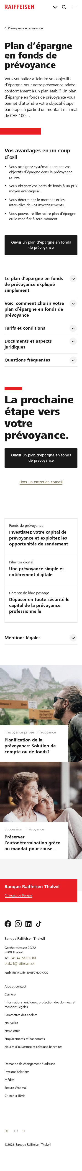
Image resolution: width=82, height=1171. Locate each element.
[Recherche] (64, 7)
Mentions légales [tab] (23, 637)
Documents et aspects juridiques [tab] (29, 344)
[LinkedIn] (28, 923)
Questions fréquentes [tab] (27, 360)
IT (24, 1131)
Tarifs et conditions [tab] (25, 328)
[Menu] (75, 7)
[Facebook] (8, 923)
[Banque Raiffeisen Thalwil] (19, 7)
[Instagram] (18, 923)
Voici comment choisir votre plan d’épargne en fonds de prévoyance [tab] (35, 309)
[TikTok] (38, 923)
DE (6, 1131)
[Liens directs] (55, 7)
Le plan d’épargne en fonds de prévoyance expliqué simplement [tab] (34, 284)
